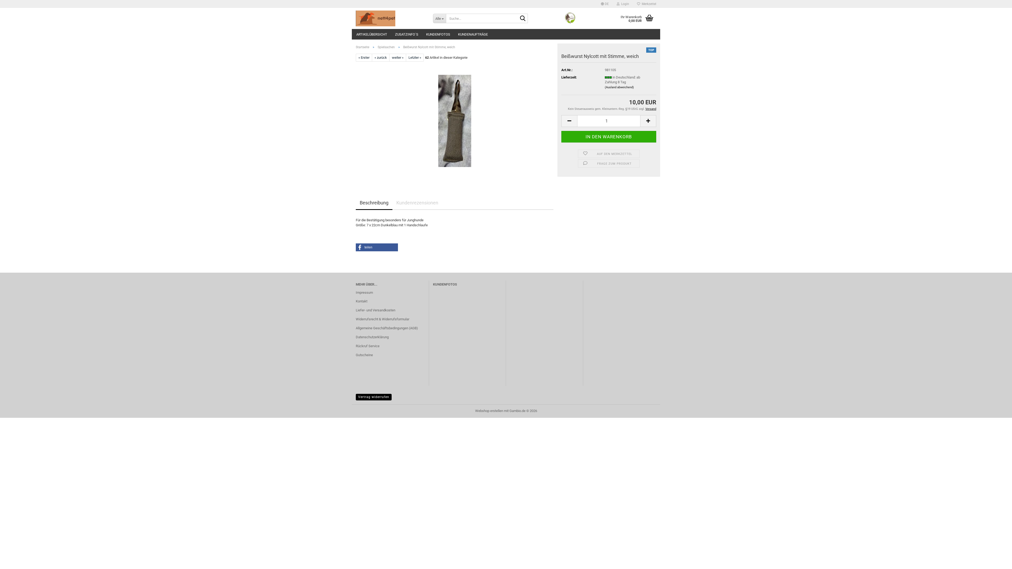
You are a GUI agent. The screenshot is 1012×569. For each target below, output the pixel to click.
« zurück (380, 58)
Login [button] (624, 4)
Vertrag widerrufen (373, 397)
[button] (605, 4)
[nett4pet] (390, 18)
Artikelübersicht (371, 34)
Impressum (364, 293)
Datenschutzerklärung (372, 337)
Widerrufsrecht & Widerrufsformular (382, 319)
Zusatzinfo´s (406, 34)
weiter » (397, 58)
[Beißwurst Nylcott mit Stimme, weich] (454, 121)
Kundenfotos (438, 34)
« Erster (363, 58)
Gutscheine (364, 355)
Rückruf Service (368, 346)
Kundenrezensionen (417, 202)
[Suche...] (523, 18)
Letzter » (414, 58)
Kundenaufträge (473, 34)
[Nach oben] (997, 561)
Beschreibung (374, 202)
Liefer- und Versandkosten (375, 310)
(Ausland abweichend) (619, 87)
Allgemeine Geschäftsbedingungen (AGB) (387, 328)
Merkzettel (648, 4)
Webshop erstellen (489, 411)
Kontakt (361, 301)
